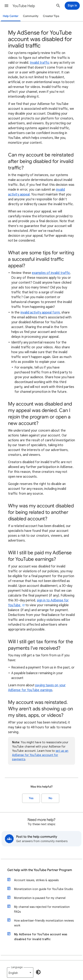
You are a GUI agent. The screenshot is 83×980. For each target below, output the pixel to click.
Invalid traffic (39, 63)
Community (30, 16)
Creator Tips (51, 16)
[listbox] (20, 972)
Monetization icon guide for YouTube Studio (43, 889)
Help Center (11, 16)
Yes (31, 798)
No (50, 798)
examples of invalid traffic (51, 273)
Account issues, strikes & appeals (36, 880)
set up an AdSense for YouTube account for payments (40, 755)
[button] (6, 6)
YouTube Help (23, 6)
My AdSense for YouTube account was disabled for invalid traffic (40, 936)
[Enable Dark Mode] (38, 972)
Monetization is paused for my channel (39, 898)
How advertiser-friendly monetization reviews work (44, 923)
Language (17, 967)
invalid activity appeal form (40, 312)
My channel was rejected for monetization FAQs (42, 909)
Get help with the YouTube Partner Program (39, 870)
